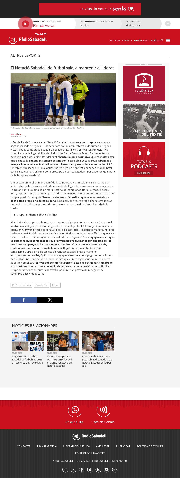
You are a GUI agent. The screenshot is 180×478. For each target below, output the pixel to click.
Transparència (47, 446)
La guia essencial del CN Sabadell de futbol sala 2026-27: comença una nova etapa (27, 359)
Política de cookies (150, 446)
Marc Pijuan (16, 134)
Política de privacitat (90, 453)
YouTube (106, 469)
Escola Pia (41, 285)
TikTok (90, 469)
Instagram (65, 469)
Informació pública (76, 446)
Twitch (98, 469)
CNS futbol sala (21, 285)
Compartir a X (50, 300)
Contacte (23, 446)
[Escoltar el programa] (41, 23)
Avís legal (103, 446)
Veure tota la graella (168, 23)
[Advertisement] (144, 197)
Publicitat (123, 446)
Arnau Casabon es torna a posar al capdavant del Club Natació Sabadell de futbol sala (97, 361)
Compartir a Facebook (24, 300)
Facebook (81, 469)
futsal (55, 285)
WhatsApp (115, 469)
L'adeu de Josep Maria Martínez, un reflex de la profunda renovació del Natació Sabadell (60, 361)
